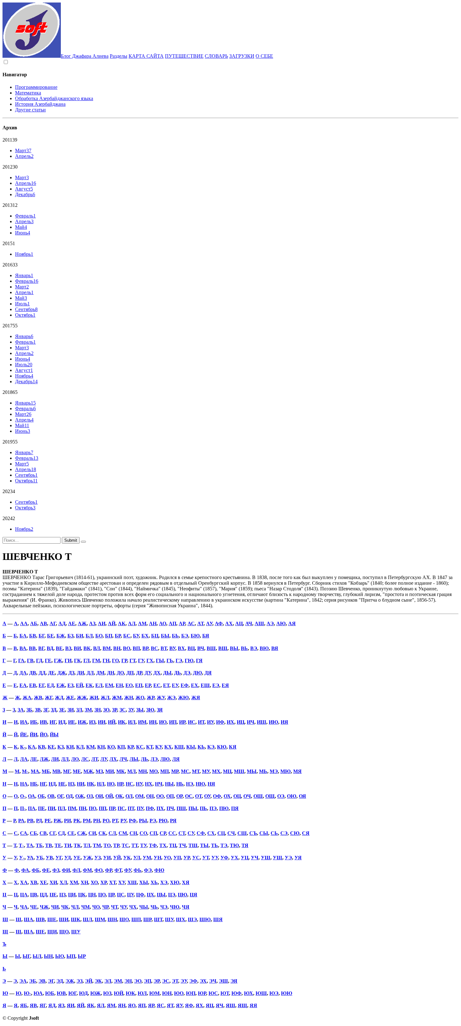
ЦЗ (62, 894)
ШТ (158, 919)
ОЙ (109, 796)
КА (31, 746)
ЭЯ (233, 981)
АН (152, 623)
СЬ (274, 833)
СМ (123, 833)
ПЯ (235, 808)
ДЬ (177, 672)
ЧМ (85, 907)
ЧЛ (75, 907)
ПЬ (203, 808)
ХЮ (174, 882)
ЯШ (230, 1005)
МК (120, 771)
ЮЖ (95, 993)
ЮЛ (142, 993)
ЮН (167, 993)
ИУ (210, 722)
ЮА (38, 993)
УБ (39, 857)
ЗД (53, 709)
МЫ (252, 771)
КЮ (221, 746)
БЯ (205, 635)
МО (153, 771)
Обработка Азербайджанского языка (54, 98)
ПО (92, 808)
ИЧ (250, 722)
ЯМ (111, 1005)
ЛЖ (44, 759)
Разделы (118, 56)
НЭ (189, 784)
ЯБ (23, 1005)
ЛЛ (65, 759)
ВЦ (191, 648)
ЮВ (61, 993)
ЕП (138, 685)
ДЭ (186, 672)
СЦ (221, 833)
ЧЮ (174, 907)
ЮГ (72, 993)
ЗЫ (140, 709)
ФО (98, 870)
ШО (124, 919)
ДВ (32, 672)
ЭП (147, 981)
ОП (170, 796)
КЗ (60, 746)
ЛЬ (144, 759)
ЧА (24, 907)
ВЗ (68, 648)
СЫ (263, 833)
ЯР (151, 1005)
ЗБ (29, 709)
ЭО (137, 981)
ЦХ (150, 894)
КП (121, 746)
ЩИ (52, 931)
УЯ (298, 857)
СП (153, 833)
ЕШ (205, 685)
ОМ (139, 796)
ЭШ (223, 981)
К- (22, 746)
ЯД (52, 1005)
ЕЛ (99, 685)
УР (186, 857)
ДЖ (61, 672)
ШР (147, 919)
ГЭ (179, 660)
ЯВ (33, 1005)
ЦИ (72, 894)
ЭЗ (79, 981)
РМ (87, 820)
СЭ (284, 833)
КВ (41, 746)
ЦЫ (161, 894)
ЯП (142, 1005)
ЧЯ (185, 907)
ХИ (53, 882)
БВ (32, 635)
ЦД (43, 894)
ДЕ (51, 672)
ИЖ (82, 722)
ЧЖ (44, 907)
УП (177, 857)
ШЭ (192, 919)
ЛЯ (176, 759)
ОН (150, 796)
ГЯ (199, 660)
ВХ (181, 648)
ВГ (41, 648)
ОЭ (280, 796)
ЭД (59, 981)
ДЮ (197, 672)
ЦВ (33, 894)
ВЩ (222, 648)
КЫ (190, 746)
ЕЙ (79, 685)
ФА (25, 870)
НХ (148, 784)
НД (52, 784)
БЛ (89, 635)
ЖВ (38, 697)
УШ (265, 857)
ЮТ (224, 993)
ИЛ (131, 722)
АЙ (111, 623)
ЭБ (32, 981)
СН (133, 833)
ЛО (75, 759)
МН (142, 771)
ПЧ (170, 808)
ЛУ (103, 759)
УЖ (87, 857)
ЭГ (51, 981)
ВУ (172, 648)
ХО (94, 882)
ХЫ (143, 882)
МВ (56, 771)
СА (23, 833)
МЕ (77, 771)
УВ (49, 857)
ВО (126, 648)
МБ (46, 771)
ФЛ (76, 870)
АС (191, 623)
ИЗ (92, 722)
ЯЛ (100, 1005)
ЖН (128, 697)
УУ (214, 857)
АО (162, 623)
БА (23, 635)
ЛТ (94, 759)
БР (118, 635)
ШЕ (51, 919)
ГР (124, 660)
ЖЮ (183, 697)
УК (127, 857)
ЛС (85, 759)
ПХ (160, 808)
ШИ (63, 919)
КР (130, 746)
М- (25, 771)
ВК (87, 648)
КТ (149, 746)
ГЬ (170, 660)
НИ (80, 784)
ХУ (121, 882)
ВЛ (96, 648)
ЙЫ (54, 734)
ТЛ (86, 845)
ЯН (121, 1005)
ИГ (53, 722)
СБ (33, 833)
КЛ (80, 746)
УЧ (254, 857)
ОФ (217, 796)
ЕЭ (215, 685)
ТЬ (214, 845)
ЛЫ (134, 759)
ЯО (131, 1005)
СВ (43, 833)
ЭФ (193, 981)
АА (24, 623)
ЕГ (42, 685)
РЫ (143, 820)
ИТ (201, 722)
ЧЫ (143, 907)
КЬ (201, 746)
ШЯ (218, 919)
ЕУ (175, 685)
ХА (24, 882)
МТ (195, 771)
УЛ (136, 857)
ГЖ (58, 660)
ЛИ (55, 759)
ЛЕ (33, 759)
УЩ (277, 857)
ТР (116, 845)
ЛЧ (123, 759)
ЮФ (236, 993)
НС (129, 784)
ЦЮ (182, 894)
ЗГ (45, 709)
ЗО (106, 709)
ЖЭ (171, 697)
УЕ (77, 857)
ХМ (74, 882)
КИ (70, 746)
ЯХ (199, 1005)
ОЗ (90, 796)
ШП (136, 919)
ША (28, 919)
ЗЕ (62, 709)
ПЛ (61, 808)
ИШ (261, 722)
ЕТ (166, 685)
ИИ (101, 722)
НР (120, 784)
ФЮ (159, 870)
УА (30, 857)
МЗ (99, 771)
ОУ (207, 796)
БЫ (165, 635)
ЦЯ (193, 894)
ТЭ (223, 845)
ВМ (107, 648)
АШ (259, 623)
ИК (121, 722)
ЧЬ (154, 907)
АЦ (239, 623)
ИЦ (240, 722)
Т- (21, 845)
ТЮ (234, 845)
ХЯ (185, 882)
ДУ (148, 672)
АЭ (270, 623)
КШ (179, 746)
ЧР (105, 907)
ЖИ (93, 697)
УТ (205, 857)
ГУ (141, 660)
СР (163, 833)
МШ (239, 771)
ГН (106, 660)
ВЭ (253, 648)
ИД (62, 722)
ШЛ (87, 919)
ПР (112, 808)
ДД (42, 672)
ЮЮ (286, 993)
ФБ (36, 870)
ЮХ (248, 993)
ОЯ (302, 796)
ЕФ (184, 685)
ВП (136, 648)
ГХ (149, 660)
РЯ (173, 820)
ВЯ (274, 648)
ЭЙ (88, 981)
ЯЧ (219, 1005)
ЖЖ (82, 697)
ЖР (150, 697)
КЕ (51, 746)
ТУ (143, 845)
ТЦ (172, 845)
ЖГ (48, 697)
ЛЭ (154, 759)
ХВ (33, 882)
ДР (139, 672)
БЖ (60, 635)
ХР (103, 882)
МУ (205, 771)
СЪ (253, 833)
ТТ (134, 845)
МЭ (274, 771)
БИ (79, 635)
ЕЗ (70, 685)
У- (21, 857)
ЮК (130, 993)
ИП (173, 722)
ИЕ (71, 722)
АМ (142, 623)
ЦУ (130, 894)
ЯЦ (209, 1005)
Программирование (36, 87)
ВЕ (59, 648)
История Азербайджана (40, 104)
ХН (84, 882)
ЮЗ (107, 993)
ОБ (41, 796)
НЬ (179, 784)
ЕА (23, 685)
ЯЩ (242, 1005)
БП (108, 635)
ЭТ (175, 981)
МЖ (88, 771)
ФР (108, 870)
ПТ (131, 808)
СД (61, 833)
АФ (219, 623)
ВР (145, 648)
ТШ (193, 845)
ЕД (50, 685)
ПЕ (41, 808)
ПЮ (224, 808)
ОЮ (291, 796)
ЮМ (154, 993)
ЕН (119, 685)
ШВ (40, 919)
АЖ (82, 623)
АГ (53, 623)
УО (167, 857)
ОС (189, 796)
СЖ (81, 833)
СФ (201, 833)
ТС (125, 845)
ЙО (43, 734)
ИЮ (273, 722)
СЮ (294, 833)
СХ (211, 833)
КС (140, 746)
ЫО (59, 956)
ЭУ (184, 981)
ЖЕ (70, 697)
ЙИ (33, 734)
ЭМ (118, 981)
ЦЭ (171, 894)
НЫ (169, 784)
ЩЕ (40, 931)
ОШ (258, 796)
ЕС (157, 685)
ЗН (97, 709)
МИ (109, 771)
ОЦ (237, 796)
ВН (116, 648)
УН (157, 857)
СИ (92, 833)
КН (101, 746)
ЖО (139, 697)
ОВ (51, 796)
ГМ (96, 660)
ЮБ (49, 993)
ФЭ (148, 870)
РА (21, 820)
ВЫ (234, 648)
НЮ (200, 784)
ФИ (66, 870)
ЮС (213, 993)
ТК (77, 845)
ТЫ (204, 845)
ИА (24, 722)
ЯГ (43, 1005)
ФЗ (55, 870)
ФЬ (137, 870)
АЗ (92, 623)
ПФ (150, 808)
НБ (33, 784)
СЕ (71, 833)
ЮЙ (118, 993)
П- (22, 808)
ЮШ (261, 993)
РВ (30, 820)
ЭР (157, 981)
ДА (23, 672)
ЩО (64, 931)
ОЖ (79, 796)
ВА (22, 648)
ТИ (67, 845)
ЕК (89, 685)
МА (35, 771)
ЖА (27, 697)
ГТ (132, 660)
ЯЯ (253, 1005)
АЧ (248, 623)
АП (172, 623)
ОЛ (129, 796)
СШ (242, 833)
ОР (179, 796)
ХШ (132, 882)
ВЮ (264, 648)
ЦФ (140, 894)
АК (121, 623)
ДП (130, 672)
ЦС (121, 894)
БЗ (70, 635)
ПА (31, 808)
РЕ (48, 820)
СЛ (112, 833)
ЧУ (123, 907)
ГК (77, 660)
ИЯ (284, 722)
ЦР (111, 894)
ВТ (164, 648)
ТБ (39, 845)
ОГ (60, 796)
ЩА (28, 931)
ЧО (96, 907)
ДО (120, 672)
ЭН (128, 981)
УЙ (117, 857)
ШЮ (205, 919)
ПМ (72, 808)
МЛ (131, 771)
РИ (67, 820)
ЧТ (114, 907)
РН (96, 820)
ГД (39, 660)
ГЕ (48, 660)
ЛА (24, 759)
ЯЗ (61, 1005)
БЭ (184, 635)
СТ (181, 833)
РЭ (153, 820)
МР (174, 771)
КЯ (232, 746)
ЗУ (131, 709)
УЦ (244, 857)
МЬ (263, 771)
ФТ (118, 870)
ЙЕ (23, 734)
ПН (82, 808)
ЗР (114, 709)
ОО (160, 796)
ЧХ (133, 907)
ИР (182, 722)
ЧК (65, 907)
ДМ (100, 672)
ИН (152, 722)
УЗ (97, 857)
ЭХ (203, 981)
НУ (139, 784)
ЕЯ (225, 685)
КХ (168, 746)
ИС (191, 722)
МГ (66, 771)
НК (90, 784)
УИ (107, 857)
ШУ (169, 919)
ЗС (122, 709)
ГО (115, 660)
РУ (123, 820)
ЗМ (88, 709)
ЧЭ (163, 907)
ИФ (220, 722)
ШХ (180, 919)
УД (67, 857)
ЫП (70, 956)
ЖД (59, 697)
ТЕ (58, 845)
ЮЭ (273, 993)
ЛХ (113, 759)
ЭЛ (107, 981)
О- (22, 796)
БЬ (175, 635)
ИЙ (111, 722)
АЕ (71, 623)
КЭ (211, 746)
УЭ (288, 857)
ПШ (181, 808)
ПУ (140, 808)
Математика (28, 92)
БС (126, 635)
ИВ (43, 722)
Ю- (27, 993)
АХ (229, 623)
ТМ (97, 845)
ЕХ (194, 685)
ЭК (98, 981)
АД (62, 623)
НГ (43, 784)
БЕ (50, 635)
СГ (52, 833)
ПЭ (213, 808)
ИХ (230, 722)
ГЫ (160, 660)
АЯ (292, 623)
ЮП (190, 993)
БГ (42, 635)
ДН (110, 672)
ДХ (157, 672)
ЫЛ (37, 956)
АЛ (131, 623)
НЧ (158, 784)
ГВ (30, 660)
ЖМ (117, 697)
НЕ (62, 784)
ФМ (87, 870)
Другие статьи (30, 109)
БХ (145, 635)
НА (24, 784)
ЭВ (42, 981)
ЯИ (70, 1005)
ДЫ (167, 672)
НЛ (100, 784)
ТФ (153, 845)
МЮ (285, 771)
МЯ (297, 771)
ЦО (102, 894)
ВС (154, 648)
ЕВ (32, 685)
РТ (115, 820)
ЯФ (189, 1005)
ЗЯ (160, 709)
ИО (163, 722)
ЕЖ (60, 685)
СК (102, 833)
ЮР (202, 993)
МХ (216, 771)
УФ (224, 857)
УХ (234, 857)
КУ (158, 746)
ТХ (163, 845)
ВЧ (200, 648)
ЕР (148, 685)
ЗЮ (150, 709)
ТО (107, 845)
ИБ (33, 722)
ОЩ (270, 796)
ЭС (165, 981)
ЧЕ (33, 907)
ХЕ (43, 882)
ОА (31, 796)
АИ (101, 623)
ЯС (160, 1005)
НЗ (71, 784)
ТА (29, 845)
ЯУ (179, 1005)
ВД (50, 648)
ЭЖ (70, 981)
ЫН (48, 956)
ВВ (32, 648)
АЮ (281, 623)
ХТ (112, 882)
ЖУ (161, 697)
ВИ (77, 648)
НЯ (211, 784)
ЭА (23, 981)
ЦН (92, 894)
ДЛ (90, 672)
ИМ (142, 722)
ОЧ (247, 796)
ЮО (178, 993)
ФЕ (46, 870)
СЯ (306, 833)
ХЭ (163, 882)
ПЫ (192, 808)
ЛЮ (165, 759)
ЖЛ (105, 697)
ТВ (48, 845)
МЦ (227, 771)
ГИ (68, 660)
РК (76, 820)
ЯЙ (80, 1005)
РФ (132, 820)
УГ (59, 857)
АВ (43, 623)
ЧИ (55, 907)
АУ (209, 623)
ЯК (90, 1005)
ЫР (82, 956)
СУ (191, 833)
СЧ (231, 833)
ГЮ (189, 660)
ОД (69, 796)
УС (196, 857)
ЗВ (38, 709)
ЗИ (70, 709)
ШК (75, 919)
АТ (200, 623)
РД (39, 820)
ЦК (82, 894)
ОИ (99, 796)
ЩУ (76, 931)
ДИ (80, 672)
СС (172, 833)
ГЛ (86, 660)
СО (143, 833)
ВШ (211, 648)
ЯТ (170, 1005)
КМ (90, 746)
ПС (121, 808)
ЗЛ (79, 709)
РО (106, 820)
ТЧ (182, 845)
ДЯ (208, 672)
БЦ (154, 635)
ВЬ (244, 648)
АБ (33, 623)
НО (110, 784)
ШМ (100, 919)
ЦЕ (53, 894)
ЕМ (109, 685)
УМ (147, 857)
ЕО (129, 685)
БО (99, 635)
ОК (119, 796)
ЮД (83, 993)
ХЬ (154, 882)
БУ (136, 635)
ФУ (127, 870)
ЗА (21, 709)
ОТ (198, 796)
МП (164, 771)
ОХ (227, 796)
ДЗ (71, 672)
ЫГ (26, 956)
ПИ (51, 808)
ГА (21, 660)
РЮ (163, 820)
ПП (102, 808)
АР (182, 623)
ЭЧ (212, 981)
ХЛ (63, 882)
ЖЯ (195, 697)
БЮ (195, 635)
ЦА (24, 894)
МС (185, 771)
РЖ (57, 820)
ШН (112, 919)
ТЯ (244, 845)
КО (111, 746)
